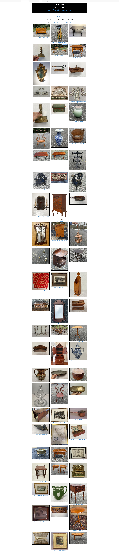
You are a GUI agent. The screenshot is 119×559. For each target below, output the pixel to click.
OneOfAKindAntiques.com (5, 1)
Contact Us (59, 16)
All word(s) (37, 1)
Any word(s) (32, 1)
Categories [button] (12, 1)
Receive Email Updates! (46, 1)
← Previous (48, 22)
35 (64, 22)
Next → (71, 22)
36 (66, 22)
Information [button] (17, 1)
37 (68, 22)
